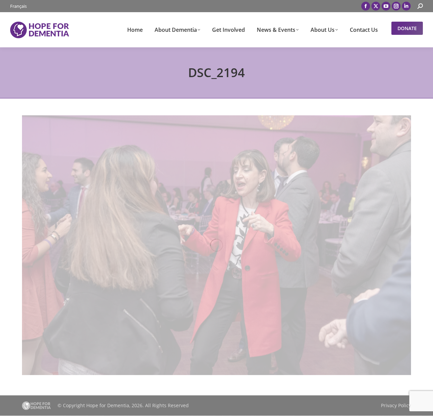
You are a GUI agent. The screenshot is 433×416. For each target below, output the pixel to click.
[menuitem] (18, 6)
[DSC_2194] (216, 245)
